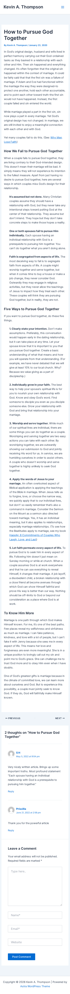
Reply (11, 791)
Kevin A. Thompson (23, 6)
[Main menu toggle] (62, 7)
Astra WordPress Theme (35, 986)
